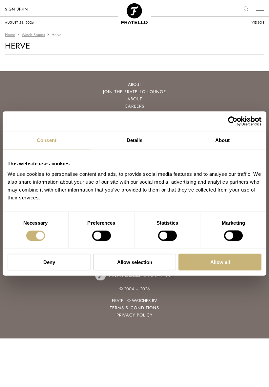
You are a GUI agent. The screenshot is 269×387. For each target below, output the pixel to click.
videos (258, 22)
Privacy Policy (134, 315)
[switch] (101, 236)
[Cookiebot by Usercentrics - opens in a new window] (232, 121)
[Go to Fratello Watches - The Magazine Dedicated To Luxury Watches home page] (134, 7)
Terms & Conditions (134, 308)
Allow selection (134, 262)
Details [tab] (135, 140)
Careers (134, 106)
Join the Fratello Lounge (134, 92)
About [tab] (222, 140)
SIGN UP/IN (16, 9)
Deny (49, 262)
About (134, 99)
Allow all (220, 262)
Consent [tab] (46, 140)
